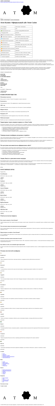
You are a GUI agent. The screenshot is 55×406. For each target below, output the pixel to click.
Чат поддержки (5, 380)
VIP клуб (4, 372)
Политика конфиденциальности (8, 356)
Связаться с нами (6, 379)
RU (3, 381)
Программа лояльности (7, 370)
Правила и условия (6, 355)
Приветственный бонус (7, 369)
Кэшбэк (4, 371)
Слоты (4, 361)
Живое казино (5, 362)
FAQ (3, 378)
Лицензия (4, 354)
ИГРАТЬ (2, 192)
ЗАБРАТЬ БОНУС (4, 79)
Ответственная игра (6, 357)
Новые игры (5, 365)
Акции (4, 373)
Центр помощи (5, 377)
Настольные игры (6, 363)
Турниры (4, 364)
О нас (4, 353)
